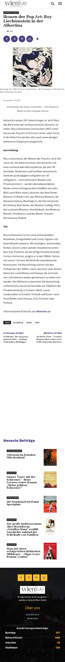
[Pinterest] (22, 39)
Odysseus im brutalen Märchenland (21, 456)
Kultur (29, 322)
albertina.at (43, 311)
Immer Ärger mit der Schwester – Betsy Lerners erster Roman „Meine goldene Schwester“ (22, 482)
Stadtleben (12, 498)
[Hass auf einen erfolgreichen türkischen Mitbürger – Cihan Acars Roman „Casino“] (50, 551)
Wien (37, 322)
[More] (37, 39)
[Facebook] (6, 39)
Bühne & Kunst (11, 13)
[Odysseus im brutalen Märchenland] (50, 457)
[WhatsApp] (29, 39)
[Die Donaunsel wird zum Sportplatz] (50, 504)
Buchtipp (11, 473)
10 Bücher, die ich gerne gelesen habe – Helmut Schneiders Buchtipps (15, 339)
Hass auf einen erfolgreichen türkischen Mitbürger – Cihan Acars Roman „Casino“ (23, 553)
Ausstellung (18, 322)
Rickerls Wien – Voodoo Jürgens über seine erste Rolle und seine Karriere (49, 339)
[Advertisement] (32, 395)
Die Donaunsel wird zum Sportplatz (23, 503)
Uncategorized (14, 451)
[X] (14, 39)
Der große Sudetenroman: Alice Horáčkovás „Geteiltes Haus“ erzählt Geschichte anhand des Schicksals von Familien (24, 529)
